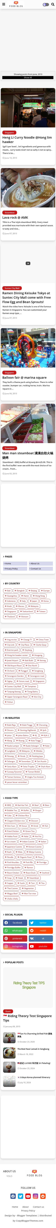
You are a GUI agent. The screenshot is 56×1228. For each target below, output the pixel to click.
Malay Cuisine (35, 852)
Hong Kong (40, 595)
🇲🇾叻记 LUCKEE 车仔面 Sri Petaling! (33, 1063)
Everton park (12, 650)
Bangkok (20, 590)
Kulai (47, 745)
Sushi (22, 883)
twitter (43, 922)
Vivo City (37, 696)
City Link (10, 644)
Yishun (10, 702)
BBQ (9, 805)
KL (36, 735)
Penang (10, 756)
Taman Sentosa (14, 777)
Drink (35, 826)
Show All (28, 77)
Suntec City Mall (14, 686)
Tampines (32, 686)
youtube (43, 946)
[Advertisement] (28, 40)
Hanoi (26, 595)
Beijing (34, 590)
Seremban (25, 761)
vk (43, 938)
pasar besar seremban (17, 782)
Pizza (40, 857)
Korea (46, 601)
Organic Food (25, 857)
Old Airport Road (14, 665)
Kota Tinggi (36, 740)
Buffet (26, 810)
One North (32, 665)
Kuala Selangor (32, 745)
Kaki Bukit (29, 660)
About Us (35, 563)
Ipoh (44, 730)
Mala (20, 852)
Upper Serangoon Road (17, 696)
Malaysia (34, 606)
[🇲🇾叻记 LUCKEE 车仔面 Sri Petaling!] (9, 1067)
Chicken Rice (23, 815)
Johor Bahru (23, 735)
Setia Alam (11, 766)
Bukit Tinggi (27, 725)
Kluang (21, 740)
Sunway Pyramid (14, 771)
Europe (46, 590)
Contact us (38, 1206)
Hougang (38, 655)
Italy (24, 601)
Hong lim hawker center (17, 655)
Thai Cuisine (12, 888)
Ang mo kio (12, 639)
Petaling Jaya (37, 756)
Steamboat (34, 878)
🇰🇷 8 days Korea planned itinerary (33, 1077)
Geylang (28, 650)
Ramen (30, 867)
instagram (17, 946)
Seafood (45, 872)
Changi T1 (27, 639)
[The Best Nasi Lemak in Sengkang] (9, 1053)
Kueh (9, 852)
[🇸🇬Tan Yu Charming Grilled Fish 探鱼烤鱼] (9, 1037)
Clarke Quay (41, 644)
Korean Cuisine (35, 846)
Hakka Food (12, 836)
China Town (44, 639)
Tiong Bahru (32, 691)
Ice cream (11, 841)
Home (8, 563)
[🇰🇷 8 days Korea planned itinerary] (9, 1081)
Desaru (10, 730)
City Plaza (25, 644)
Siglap (9, 681)
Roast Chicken (13, 872)
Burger (38, 810)
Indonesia (11, 601)
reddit (43, 930)
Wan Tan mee (30, 893)
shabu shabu (12, 898)
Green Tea (30, 831)
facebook (17, 922)
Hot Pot (38, 836)
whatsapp (17, 930)
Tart (33, 883)
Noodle (10, 857)
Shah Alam (45, 766)
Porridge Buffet (13, 867)
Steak (20, 878)
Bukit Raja (11, 725)
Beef (37, 805)
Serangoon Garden (15, 676)
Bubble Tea (12, 810)
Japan (34, 601)
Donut (24, 826)
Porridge (43, 862)
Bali (8, 590)
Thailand (11, 616)
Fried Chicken (13, 831)
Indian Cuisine (28, 841)
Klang (9, 740)
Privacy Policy (11, 568)
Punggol (24, 670)
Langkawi (11, 751)
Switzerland (28, 611)
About (25, 1206)
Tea (42, 883)
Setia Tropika (28, 766)
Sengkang (38, 670)
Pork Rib (29, 862)
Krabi (9, 606)
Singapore (11, 611)
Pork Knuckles (13, 862)
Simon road (24, 681)
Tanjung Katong (14, 691)
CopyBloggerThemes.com (29, 1220)
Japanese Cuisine (14, 846)
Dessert (34, 820)
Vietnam (24, 616)
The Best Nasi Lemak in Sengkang (33, 1048)
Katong (43, 660)
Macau (21, 606)
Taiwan (42, 611)
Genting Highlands (28, 730)
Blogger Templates (27, 1215)
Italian (43, 841)
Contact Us (36, 568)
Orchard (10, 670)
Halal (26, 836)
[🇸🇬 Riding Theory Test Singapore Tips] (28, 987)
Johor (9, 735)
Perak (22, 756)
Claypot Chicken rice (16, 820)
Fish (46, 826)
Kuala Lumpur (13, 745)
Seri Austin (41, 761)
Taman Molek (34, 771)
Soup (9, 878)
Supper (10, 883)
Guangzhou (12, 595)
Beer (47, 805)
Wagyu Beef (12, 893)
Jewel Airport (12, 660)
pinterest (17, 938)
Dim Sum (11, 826)
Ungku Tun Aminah (35, 777)
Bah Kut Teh (23, 805)
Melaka (39, 751)
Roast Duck (30, 872)
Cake (9, 815)
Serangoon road (37, 676)
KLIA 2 (46, 735)
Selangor (11, 761)
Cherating (43, 725)
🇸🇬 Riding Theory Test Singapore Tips (27, 1018)
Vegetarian (29, 888)
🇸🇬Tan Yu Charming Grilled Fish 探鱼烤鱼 (34, 1035)
